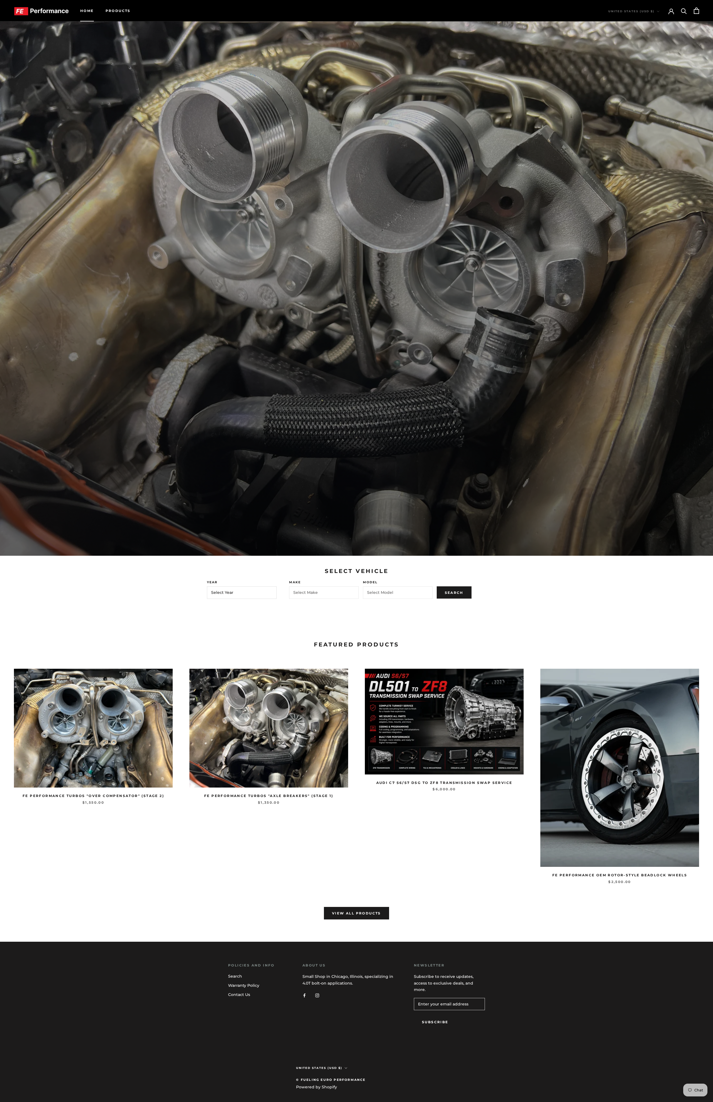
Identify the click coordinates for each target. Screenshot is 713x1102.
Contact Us (239, 994)
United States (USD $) (631, 11)
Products (118, 11)
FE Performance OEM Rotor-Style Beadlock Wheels (619, 875)
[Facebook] (304, 995)
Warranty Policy (243, 985)
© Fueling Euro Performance (330, 1080)
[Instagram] (317, 995)
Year (212, 582)
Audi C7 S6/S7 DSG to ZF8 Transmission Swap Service (444, 783)
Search (454, 593)
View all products (356, 913)
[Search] (684, 11)
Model (370, 582)
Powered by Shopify (316, 1086)
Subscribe (435, 1022)
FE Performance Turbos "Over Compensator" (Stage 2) (93, 796)
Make (295, 582)
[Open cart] (696, 11)
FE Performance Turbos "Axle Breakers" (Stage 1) (268, 796)
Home (87, 11)
